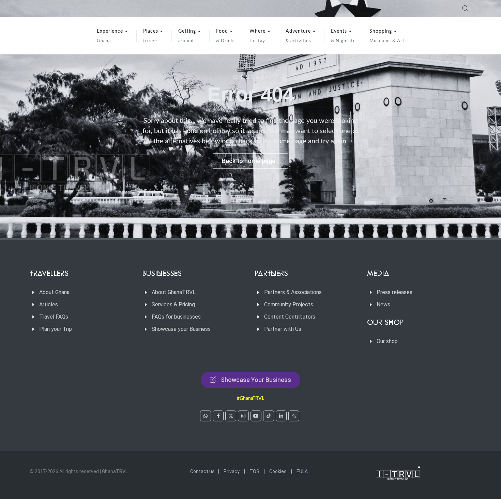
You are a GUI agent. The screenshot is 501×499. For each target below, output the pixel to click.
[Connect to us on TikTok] (268, 416)
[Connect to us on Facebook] (218, 416)
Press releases (394, 292)
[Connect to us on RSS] (293, 416)
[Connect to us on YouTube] (255, 416)
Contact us (202, 471)
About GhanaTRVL (174, 292)
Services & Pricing (173, 304)
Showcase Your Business (256, 379)
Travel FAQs (53, 316)
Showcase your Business (181, 329)
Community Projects (288, 304)
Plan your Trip (55, 329)
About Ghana (54, 292)
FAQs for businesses (176, 316)
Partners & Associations (293, 292)
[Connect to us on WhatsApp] (205, 416)
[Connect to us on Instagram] (243, 416)
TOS (254, 471)
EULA (302, 471)
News (383, 304)
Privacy (232, 471)
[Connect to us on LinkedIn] (281, 416)
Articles (48, 304)
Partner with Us (282, 329)
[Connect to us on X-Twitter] (230, 416)
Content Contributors (289, 316)
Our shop (387, 341)
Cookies (278, 471)
